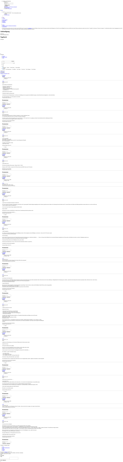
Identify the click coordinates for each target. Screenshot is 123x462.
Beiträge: (5, 78)
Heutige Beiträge (4, 19)
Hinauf (3, 450)
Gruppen (3, 18)
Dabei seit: (5, 77)
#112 (3, 227)
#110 (3, 183)
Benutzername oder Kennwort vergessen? (10, 6)
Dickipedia (4, 22)
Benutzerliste (4, 20)
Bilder (3, 57)
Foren (3, 17)
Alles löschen (2, 71)
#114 (3, 274)
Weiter (8, 73)
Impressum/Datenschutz (6, 447)
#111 (3, 199)
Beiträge (3, 56)
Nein (3, 455)
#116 (3, 338)
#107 (3, 111)
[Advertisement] (29, 46)
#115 (3, 304)
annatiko (3, 253)
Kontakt (3, 449)
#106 (3, 81)
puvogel (3, 129)
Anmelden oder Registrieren (6, 1)
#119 (3, 420)
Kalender (3, 21)
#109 (3, 160)
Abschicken (4, 104)
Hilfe (3, 448)
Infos (3, 446)
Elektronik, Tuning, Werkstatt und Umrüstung (9, 25)
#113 (3, 258)
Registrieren (7, 7)
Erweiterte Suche (6, 14)
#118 (3, 404)
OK (1, 456)
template (6, 73)
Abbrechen (8, 104)
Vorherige (1, 73)
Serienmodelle (4, 26)
